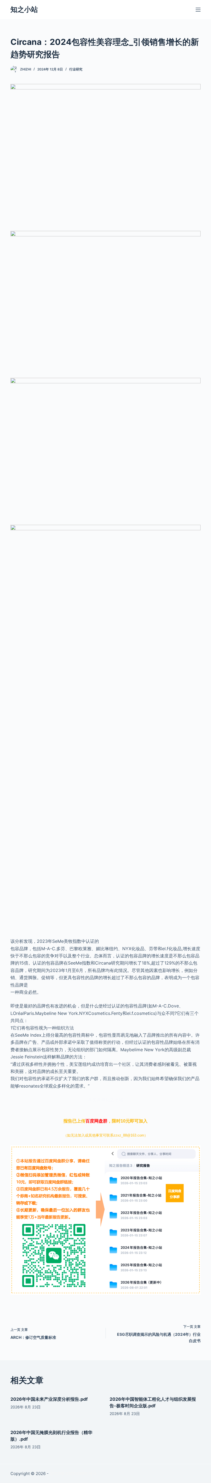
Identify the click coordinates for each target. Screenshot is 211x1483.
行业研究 (75, 69)
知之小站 (24, 9)
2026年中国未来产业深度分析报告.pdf (49, 1399)
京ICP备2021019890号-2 (73, 1473)
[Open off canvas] (198, 9)
